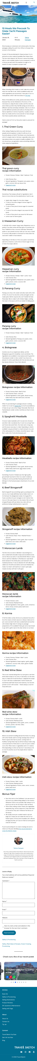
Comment (5, 881)
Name (4, 901)
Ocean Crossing (26, 944)
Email (4, 909)
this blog (27, 95)
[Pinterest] (6, 977)
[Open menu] (26, 3)
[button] (1, 971)
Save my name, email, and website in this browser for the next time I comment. (17, 927)
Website (4, 918)
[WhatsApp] (10, 977)
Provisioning (6, 946)
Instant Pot (18, 406)
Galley (4, 944)
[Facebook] (3, 977)
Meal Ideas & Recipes (13, 944)
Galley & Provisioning (9, 939)
